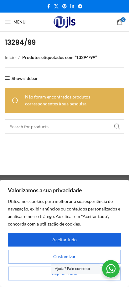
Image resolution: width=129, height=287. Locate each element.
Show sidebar (25, 78)
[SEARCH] (117, 126)
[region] (64, 233)
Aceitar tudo (64, 239)
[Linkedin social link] (72, 6)
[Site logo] (64, 21)
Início (10, 57)
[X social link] (56, 6)
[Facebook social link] (48, 6)
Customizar (64, 256)
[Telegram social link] (80, 6)
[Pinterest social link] (64, 6)
